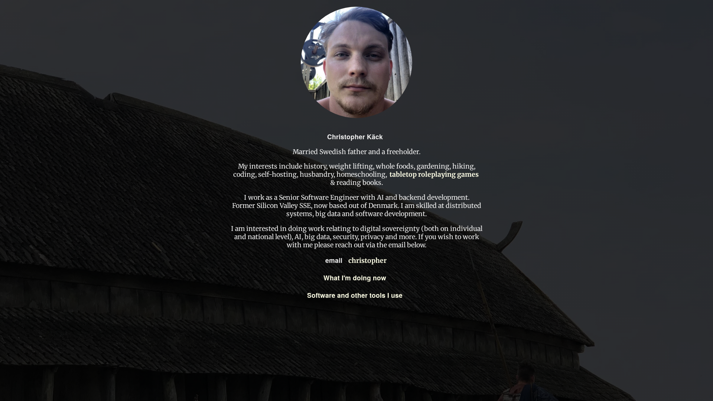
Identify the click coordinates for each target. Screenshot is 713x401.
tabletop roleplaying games (434, 174)
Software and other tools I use (355, 295)
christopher (367, 261)
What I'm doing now (354, 277)
